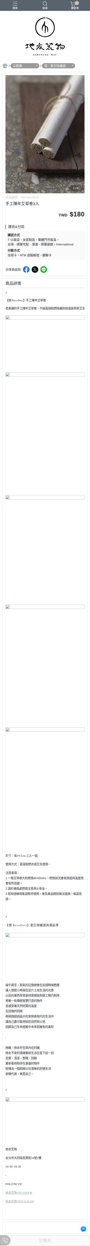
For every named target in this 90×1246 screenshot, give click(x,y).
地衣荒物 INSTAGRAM (19, 1201)
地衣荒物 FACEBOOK (18, 1192)
